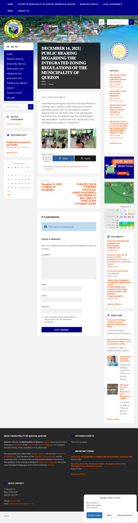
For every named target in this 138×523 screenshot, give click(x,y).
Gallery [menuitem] (11, 97)
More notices (116, 143)
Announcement (81, 166)
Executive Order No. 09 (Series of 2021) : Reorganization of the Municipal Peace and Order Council (119, 259)
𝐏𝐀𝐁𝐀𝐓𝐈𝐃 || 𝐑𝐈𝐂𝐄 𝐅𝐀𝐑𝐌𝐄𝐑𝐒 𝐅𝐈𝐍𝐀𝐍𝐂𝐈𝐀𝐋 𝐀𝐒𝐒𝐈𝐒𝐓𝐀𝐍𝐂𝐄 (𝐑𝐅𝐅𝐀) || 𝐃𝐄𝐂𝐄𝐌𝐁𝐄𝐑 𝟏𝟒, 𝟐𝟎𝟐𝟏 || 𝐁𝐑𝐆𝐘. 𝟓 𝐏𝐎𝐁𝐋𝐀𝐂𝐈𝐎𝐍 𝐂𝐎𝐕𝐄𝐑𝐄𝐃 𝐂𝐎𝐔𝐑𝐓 (84, 194)
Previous (45, 181)
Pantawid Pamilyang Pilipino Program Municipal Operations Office (116, 323)
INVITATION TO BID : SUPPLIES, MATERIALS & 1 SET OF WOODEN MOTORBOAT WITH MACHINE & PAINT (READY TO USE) (119, 127)
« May (9, 194)
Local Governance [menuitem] (112, 4)
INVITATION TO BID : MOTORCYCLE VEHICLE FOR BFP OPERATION (118, 108)
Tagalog (46, 442)
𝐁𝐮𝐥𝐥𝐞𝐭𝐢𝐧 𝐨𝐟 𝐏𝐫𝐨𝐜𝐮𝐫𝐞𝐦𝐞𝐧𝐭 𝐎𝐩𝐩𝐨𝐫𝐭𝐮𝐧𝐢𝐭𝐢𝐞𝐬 (18, 143)
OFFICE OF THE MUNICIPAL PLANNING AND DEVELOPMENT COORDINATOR (118, 244)
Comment (46, 255)
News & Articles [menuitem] (15, 68)
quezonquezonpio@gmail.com (21, 503)
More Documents (114, 304)
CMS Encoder (68, 166)
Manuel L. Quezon (38, 453)
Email (45, 295)
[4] (48, 445)
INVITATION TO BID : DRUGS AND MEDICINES (118, 93)
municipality (18, 445)
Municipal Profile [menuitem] (89, 4)
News (51, 84)
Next (94, 181)
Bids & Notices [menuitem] (14, 78)
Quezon (40, 445)
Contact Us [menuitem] (23, 11)
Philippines (49, 445)
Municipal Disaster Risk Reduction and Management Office (125, 392)
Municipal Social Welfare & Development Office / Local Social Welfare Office (119, 341)
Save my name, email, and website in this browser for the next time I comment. (61, 319)
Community (48, 169)
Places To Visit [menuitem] (14, 92)
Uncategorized (24, 147)
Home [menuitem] (10, 4)
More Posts (12, 153)
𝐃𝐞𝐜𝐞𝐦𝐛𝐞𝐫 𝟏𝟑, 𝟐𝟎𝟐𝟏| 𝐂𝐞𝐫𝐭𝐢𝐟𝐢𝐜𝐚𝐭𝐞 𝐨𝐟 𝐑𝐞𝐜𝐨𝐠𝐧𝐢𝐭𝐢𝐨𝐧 (52, 187)
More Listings (113, 419)
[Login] (101, 22)
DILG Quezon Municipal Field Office (125, 358)
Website (45, 306)
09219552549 (15, 501)
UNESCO (50, 465)
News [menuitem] (10, 11)
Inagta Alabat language (47, 462)
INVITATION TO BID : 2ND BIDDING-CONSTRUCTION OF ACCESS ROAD (118, 78)
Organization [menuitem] (14, 73)
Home (44, 84)
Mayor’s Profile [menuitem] (15, 59)
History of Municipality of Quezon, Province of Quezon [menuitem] (46, 4)
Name (45, 284)
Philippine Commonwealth (44, 456)
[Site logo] (13, 37)
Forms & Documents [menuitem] (17, 83)
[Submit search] (131, 22)
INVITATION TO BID (14, 124)
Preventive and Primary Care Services (117, 272)
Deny (109, 515)
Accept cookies (94, 515)
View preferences (125, 515)
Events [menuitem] (10, 88)
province (31, 445)
